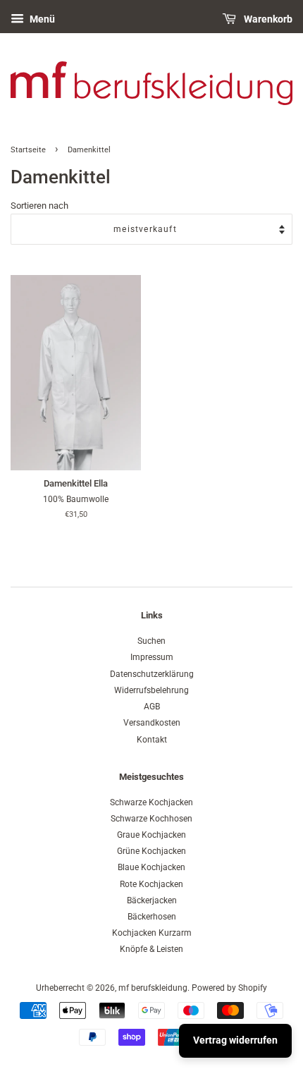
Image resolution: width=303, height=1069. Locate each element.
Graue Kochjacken (151, 835)
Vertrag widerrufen (235, 1040)
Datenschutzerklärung (152, 674)
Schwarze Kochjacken (151, 802)
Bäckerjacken (152, 900)
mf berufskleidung (152, 988)
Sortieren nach (39, 205)
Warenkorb (267, 19)
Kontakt (152, 740)
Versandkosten (151, 723)
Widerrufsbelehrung (151, 690)
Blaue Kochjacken (151, 867)
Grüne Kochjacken (151, 851)
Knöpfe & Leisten (151, 949)
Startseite (28, 149)
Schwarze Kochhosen (151, 819)
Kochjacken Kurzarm (152, 933)
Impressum (151, 657)
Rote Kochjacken (151, 884)
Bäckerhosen (152, 917)
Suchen (151, 641)
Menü (41, 19)
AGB (152, 706)
